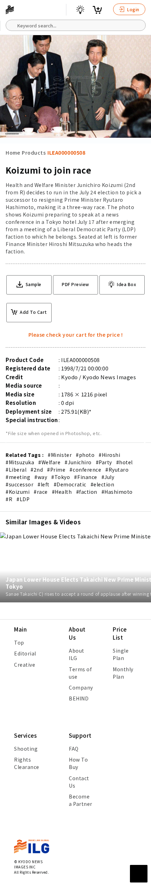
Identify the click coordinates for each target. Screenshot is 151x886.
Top (19, 642)
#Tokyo (60, 476)
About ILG (76, 654)
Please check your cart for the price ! (75, 334)
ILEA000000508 (66, 152)
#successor (19, 484)
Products (34, 152)
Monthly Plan (123, 673)
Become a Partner (80, 800)
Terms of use (80, 673)
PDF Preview (75, 284)
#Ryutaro (117, 469)
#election (102, 484)
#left (44, 484)
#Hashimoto (117, 491)
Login (132, 9)
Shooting (26, 748)
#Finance (85, 476)
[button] (142, 443)
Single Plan (121, 654)
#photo (85, 454)
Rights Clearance (26, 763)
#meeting (18, 476)
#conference (85, 469)
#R (9, 499)
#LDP (23, 499)
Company (81, 687)
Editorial (25, 653)
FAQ (74, 748)
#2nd (37, 469)
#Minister (60, 454)
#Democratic (70, 484)
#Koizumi (17, 491)
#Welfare (49, 462)
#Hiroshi (109, 454)
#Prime (56, 469)
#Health (62, 491)
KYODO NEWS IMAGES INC (28, 864)
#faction (86, 491)
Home (13, 152)
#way (40, 476)
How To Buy (78, 763)
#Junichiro (78, 462)
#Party (104, 462)
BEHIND (78, 698)
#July (107, 476)
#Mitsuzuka (20, 462)
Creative (24, 664)
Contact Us (79, 782)
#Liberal (16, 469)
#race (41, 491)
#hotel (124, 462)
